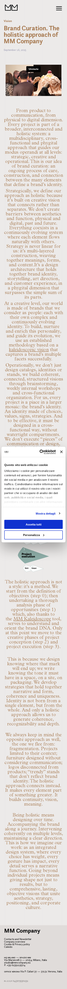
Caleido (8, 947)
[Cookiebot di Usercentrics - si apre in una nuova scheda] (41, 451)
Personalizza (31, 534)
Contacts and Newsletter (17, 939)
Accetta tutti (34, 524)
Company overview (14, 941)
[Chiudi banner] (61, 452)
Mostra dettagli (46, 513)
